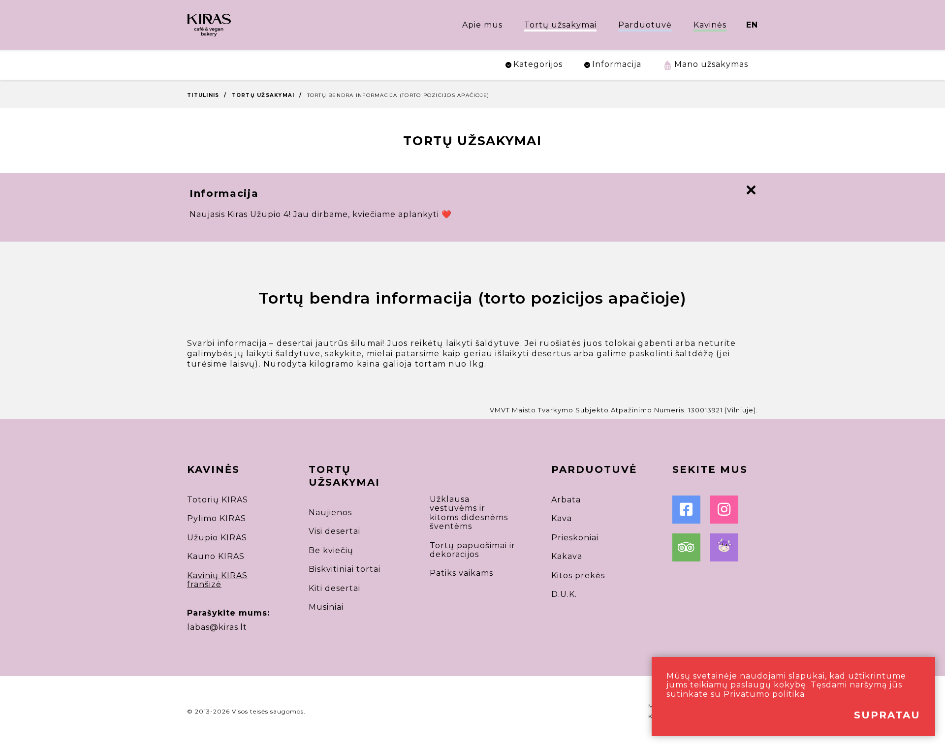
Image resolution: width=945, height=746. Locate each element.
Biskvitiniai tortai (344, 569)
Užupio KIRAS (217, 537)
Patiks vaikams (461, 573)
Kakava (566, 556)
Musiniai (326, 607)
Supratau (887, 715)
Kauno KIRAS (216, 556)
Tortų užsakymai (560, 25)
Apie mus (482, 25)
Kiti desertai (334, 588)
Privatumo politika (764, 694)
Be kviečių (331, 550)
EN (752, 25)
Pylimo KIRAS (216, 518)
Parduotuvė (645, 25)
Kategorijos (538, 64)
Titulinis (203, 95)
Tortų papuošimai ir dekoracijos (472, 550)
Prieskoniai (574, 537)
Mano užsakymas (711, 64)
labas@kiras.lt (217, 627)
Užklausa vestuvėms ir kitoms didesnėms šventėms (469, 513)
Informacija (616, 64)
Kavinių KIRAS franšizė (217, 580)
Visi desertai (334, 531)
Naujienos (330, 512)
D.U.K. (564, 594)
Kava (561, 518)
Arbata (566, 499)
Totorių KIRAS (217, 499)
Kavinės (709, 25)
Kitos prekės (578, 575)
